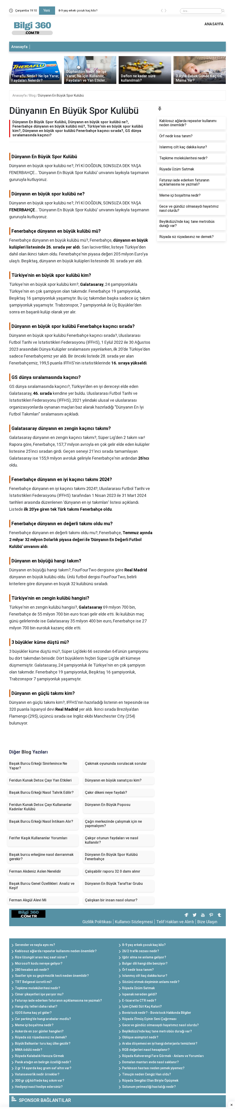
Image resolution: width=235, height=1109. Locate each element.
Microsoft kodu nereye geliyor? (38, 963)
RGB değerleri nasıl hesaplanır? (146, 1050)
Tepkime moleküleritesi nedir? (37, 988)
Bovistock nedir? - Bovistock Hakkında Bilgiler (156, 1012)
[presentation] (162, 11)
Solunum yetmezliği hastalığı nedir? (149, 1087)
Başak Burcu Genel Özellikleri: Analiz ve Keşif (41, 885)
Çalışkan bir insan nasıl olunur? (111, 900)
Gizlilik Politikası (97, 921)
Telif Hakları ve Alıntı (175, 921)
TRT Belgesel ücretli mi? (33, 982)
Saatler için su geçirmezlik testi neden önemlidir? (52, 975)
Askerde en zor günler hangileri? (39, 1031)
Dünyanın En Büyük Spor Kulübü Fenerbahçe (111, 856)
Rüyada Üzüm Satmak (138, 988)
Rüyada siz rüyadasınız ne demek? (41, 1037)
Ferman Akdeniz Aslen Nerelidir (35, 871)
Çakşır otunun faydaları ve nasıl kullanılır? (111, 840)
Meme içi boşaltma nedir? (34, 1025)
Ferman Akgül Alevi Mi (27, 900)
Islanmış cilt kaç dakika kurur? (144, 975)
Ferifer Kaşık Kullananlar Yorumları (38, 838)
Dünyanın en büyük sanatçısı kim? (113, 780)
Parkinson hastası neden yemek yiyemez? (153, 1068)
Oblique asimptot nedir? (140, 1037)
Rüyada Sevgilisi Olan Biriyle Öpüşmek (150, 1080)
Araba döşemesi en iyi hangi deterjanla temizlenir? (159, 1043)
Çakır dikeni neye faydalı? (106, 792)
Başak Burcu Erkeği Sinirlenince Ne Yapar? (38, 765)
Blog (32, 95)
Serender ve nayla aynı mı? (35, 945)
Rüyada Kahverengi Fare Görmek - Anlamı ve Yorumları (163, 1056)
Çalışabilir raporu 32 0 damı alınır (112, 871)
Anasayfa (19, 47)
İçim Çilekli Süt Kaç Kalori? (142, 1006)
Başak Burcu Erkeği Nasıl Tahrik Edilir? (41, 792)
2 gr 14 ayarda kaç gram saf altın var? (43, 1068)
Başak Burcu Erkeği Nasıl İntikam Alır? (41, 821)
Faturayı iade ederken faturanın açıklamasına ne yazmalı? (58, 1000)
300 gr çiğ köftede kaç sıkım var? (39, 1080)
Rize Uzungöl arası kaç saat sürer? (41, 957)
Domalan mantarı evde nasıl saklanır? (150, 1062)
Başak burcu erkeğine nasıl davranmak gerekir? (41, 856)
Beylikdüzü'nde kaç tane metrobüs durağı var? (157, 1031)
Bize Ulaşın (207, 921)
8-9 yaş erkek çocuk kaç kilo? (78, 10)
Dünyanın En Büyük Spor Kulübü (61, 95)
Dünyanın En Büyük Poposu (107, 804)
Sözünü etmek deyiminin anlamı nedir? (150, 982)
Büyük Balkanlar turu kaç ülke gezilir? (42, 1043)
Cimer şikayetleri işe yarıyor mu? (39, 994)
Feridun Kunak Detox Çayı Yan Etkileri (40, 780)
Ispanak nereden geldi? (139, 994)
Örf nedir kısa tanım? (138, 969)
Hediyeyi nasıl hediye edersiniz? (39, 1087)
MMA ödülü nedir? (28, 1050)
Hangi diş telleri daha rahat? (36, 1006)
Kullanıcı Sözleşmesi (134, 921)
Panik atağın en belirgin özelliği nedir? (43, 1062)
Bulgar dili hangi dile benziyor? (145, 963)
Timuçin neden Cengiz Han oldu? (146, 1074)
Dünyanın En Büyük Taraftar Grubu (114, 883)
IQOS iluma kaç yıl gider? (33, 1012)
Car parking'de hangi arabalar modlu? (43, 1019)
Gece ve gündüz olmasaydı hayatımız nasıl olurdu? (160, 1025)
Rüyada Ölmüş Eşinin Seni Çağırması (149, 1019)
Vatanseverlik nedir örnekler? (37, 1074)
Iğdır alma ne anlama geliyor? (144, 957)
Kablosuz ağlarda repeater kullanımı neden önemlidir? (56, 951)
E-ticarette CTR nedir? (139, 1000)
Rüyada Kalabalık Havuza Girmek (39, 1056)
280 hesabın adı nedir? (32, 969)
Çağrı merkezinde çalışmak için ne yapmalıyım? (113, 823)
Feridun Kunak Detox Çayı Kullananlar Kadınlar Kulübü (40, 806)
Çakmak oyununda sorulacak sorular (116, 763)
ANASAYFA (214, 24)
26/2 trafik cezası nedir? (140, 951)
